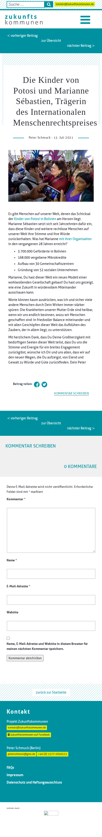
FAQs (10, 767)
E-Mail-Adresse (18, 586)
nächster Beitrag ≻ (81, 45)
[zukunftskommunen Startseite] (24, 19)
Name (12, 560)
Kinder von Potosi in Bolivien (35, 219)
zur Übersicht (51, 40)
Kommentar (16, 499)
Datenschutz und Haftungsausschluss (34, 782)
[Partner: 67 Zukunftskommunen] (51, 820)
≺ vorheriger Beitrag (22, 35)
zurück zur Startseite (51, 692)
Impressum (15, 775)
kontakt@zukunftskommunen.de (75, 4)
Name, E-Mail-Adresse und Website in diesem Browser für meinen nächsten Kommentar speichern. (47, 646)
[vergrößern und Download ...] (51, 176)
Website (12, 612)
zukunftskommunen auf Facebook (30, 734)
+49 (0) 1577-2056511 (52, 754)
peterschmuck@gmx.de (21, 754)
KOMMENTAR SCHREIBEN (71, 393)
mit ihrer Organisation (75, 239)
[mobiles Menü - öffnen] (85, 20)
